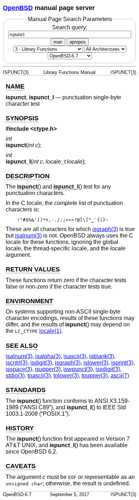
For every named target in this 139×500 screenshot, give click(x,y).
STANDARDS (26, 390)
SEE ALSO (22, 345)
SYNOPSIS (22, 118)
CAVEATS (21, 466)
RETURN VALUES (33, 269)
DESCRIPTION (28, 176)
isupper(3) (48, 369)
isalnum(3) (28, 235)
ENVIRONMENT (29, 301)
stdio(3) (15, 375)
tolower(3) (66, 375)
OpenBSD (18, 7)
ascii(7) (119, 375)
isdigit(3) (41, 363)
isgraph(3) (105, 229)
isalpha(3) (48, 356)
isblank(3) (101, 356)
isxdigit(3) (108, 369)
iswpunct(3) (78, 369)
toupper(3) (95, 375)
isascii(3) (74, 356)
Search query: (69, 27)
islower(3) (95, 363)
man (57, 42)
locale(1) (50, 331)
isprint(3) (122, 363)
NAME (15, 86)
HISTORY (20, 428)
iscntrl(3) (16, 363)
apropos (78, 42)
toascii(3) (39, 375)
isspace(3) (19, 369)
